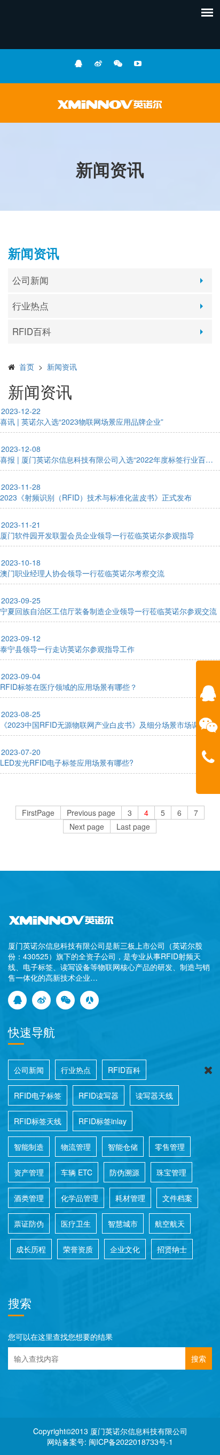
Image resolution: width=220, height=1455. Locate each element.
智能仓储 (123, 1146)
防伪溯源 (124, 1172)
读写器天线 (154, 1095)
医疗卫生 (76, 1223)
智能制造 (29, 1146)
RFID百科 (31, 331)
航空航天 (170, 1223)
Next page (86, 826)
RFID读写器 (98, 1095)
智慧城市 (123, 1223)
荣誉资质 (78, 1249)
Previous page (91, 812)
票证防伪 (29, 1223)
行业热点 (30, 305)
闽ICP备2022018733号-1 (131, 1441)
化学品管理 (79, 1197)
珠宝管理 (171, 1172)
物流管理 (76, 1146)
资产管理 (29, 1172)
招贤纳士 (172, 1249)
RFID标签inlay (102, 1121)
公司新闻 (30, 280)
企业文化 (125, 1249)
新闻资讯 (62, 366)
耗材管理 (130, 1197)
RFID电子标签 (37, 1095)
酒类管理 (29, 1197)
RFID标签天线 (37, 1121)
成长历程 (31, 1249)
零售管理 (170, 1146)
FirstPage (38, 812)
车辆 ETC (76, 1172)
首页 (26, 366)
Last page (133, 826)
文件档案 (177, 1197)
